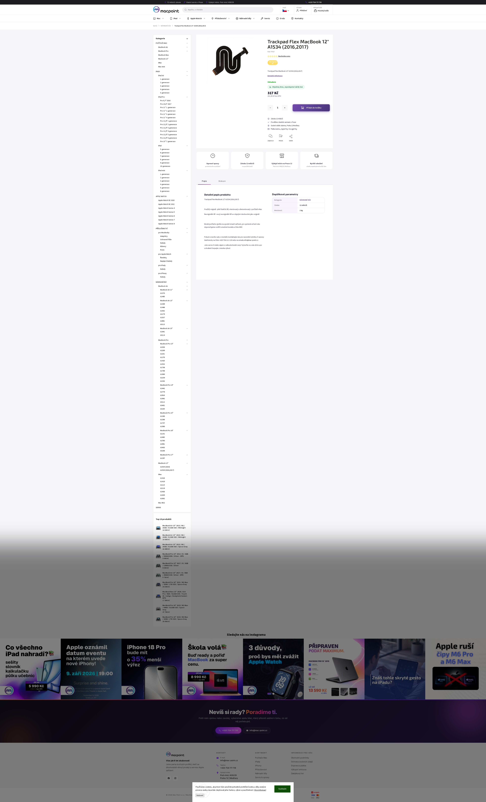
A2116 (162, 488)
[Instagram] (175, 778)
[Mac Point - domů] (175, 754)
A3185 (162, 409)
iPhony (258, 765)
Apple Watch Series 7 (166, 220)
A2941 (162, 332)
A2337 (162, 317)
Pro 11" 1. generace (167, 107)
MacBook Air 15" (166, 328)
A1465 (162, 296)
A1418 (162, 478)
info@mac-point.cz (251, 240)
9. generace (164, 163)
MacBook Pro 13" (166, 344)
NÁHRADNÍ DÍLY (161, 282)
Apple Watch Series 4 (166, 208)
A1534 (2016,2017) (167, 470)
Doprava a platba (298, 765)
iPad (159, 145)
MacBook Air (163, 47)
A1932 (162, 311)
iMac (160, 63)
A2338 (162, 347)
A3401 (162, 405)
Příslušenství (261, 769)
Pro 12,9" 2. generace (168, 124)
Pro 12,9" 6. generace (168, 138)
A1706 (162, 367)
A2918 (162, 395)
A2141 (162, 434)
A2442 (162, 388)
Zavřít (326, 145)
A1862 (162, 498)
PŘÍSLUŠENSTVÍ (161, 228)
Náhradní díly (261, 773)
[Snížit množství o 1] (270, 108)
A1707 (162, 423)
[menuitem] (160, 18)
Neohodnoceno (284, 56)
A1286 (162, 416)
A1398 (162, 419)
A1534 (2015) (165, 467)
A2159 (162, 377)
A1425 (162, 361)
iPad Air (161, 75)
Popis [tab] (204, 181)
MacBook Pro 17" (166, 455)
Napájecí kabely (166, 261)
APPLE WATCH (161, 196)
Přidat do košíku (313, 107)
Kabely (163, 243)
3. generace (164, 86)
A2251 (162, 354)
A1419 (162, 481)
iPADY (158, 71)
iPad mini (161, 170)
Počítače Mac (261, 758)
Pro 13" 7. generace (167, 141)
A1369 (162, 304)
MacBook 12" (163, 463)
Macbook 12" (163, 59)
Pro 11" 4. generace (167, 117)
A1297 (162, 458)
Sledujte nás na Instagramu (246, 634)
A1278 (162, 357)
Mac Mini (161, 503)
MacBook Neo (163, 55)
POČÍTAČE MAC (161, 43)
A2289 (162, 350)
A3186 (162, 451)
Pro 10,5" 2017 (165, 104)
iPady (257, 761)
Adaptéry (164, 236)
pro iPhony (162, 273)
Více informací (260, 790)
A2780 (162, 440)
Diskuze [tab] (222, 181)
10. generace (165, 166)
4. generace (164, 89)
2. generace (164, 82)
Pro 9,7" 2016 (165, 100)
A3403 (162, 447)
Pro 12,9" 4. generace (168, 131)
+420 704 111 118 (228, 768)
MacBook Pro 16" (166, 430)
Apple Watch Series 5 (166, 212)
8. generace (164, 159)
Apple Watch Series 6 (166, 216)
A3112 (162, 402)
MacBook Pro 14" (166, 385)
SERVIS (158, 507)
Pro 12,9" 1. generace (168, 121)
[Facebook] (168, 778)
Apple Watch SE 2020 (166, 200)
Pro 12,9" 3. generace (168, 128)
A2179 (162, 314)
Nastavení (200, 795)
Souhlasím (282, 789)
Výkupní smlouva (298, 769)
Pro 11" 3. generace (167, 114)
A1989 (162, 374)
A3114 (162, 335)
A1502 (162, 364)
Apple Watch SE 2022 (166, 204)
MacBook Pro (163, 51)
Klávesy (163, 246)
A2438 (162, 491)
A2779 (162, 392)
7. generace (164, 156)
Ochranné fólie (165, 239)
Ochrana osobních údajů (302, 761)
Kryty (162, 250)
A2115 (162, 485)
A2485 (162, 437)
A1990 (162, 426)
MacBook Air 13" (166, 300)
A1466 (162, 307)
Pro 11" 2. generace (167, 111)
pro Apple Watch (164, 254)
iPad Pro (161, 97)
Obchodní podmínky (300, 758)
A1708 (162, 371)
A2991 (162, 444)
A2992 (162, 398)
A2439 (162, 495)
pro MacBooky (163, 232)
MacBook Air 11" (166, 290)
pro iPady (162, 265)
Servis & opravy (262, 777)
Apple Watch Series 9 (166, 224)
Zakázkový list (297, 773)
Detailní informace (275, 76)
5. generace (164, 93)
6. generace (164, 152)
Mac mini (161, 66)
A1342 (162, 381)
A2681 (162, 321)
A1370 (162, 293)
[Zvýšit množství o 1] (285, 108)
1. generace (164, 79)
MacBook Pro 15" (166, 413)
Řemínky (163, 257)
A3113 (162, 324)
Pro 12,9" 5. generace (168, 134)
